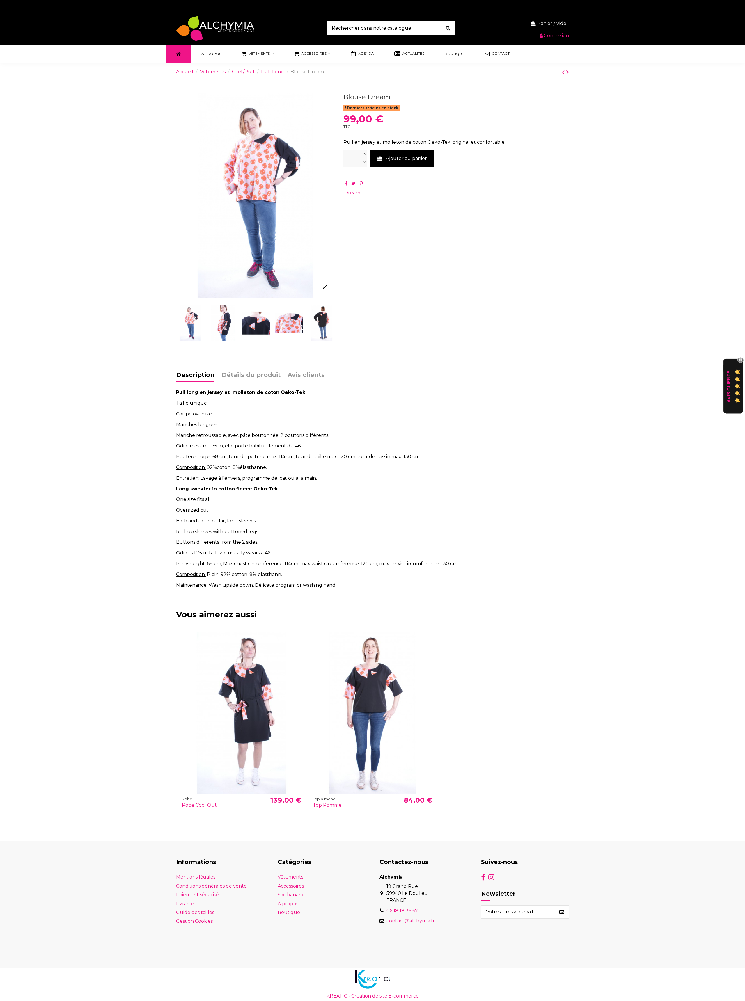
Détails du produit (251, 374)
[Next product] (567, 72)
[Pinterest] (361, 183)
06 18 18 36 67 (402, 910)
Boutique (289, 912)
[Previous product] (564, 72)
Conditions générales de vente (211, 886)
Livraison (186, 903)
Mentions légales (195, 877)
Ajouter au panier (406, 158)
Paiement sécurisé (197, 894)
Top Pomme (327, 805)
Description (195, 374)
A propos (288, 903)
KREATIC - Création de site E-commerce (373, 996)
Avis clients (306, 374)
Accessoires (291, 886)
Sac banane (291, 894)
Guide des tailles (195, 912)
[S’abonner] (562, 912)
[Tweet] (353, 183)
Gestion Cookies (194, 921)
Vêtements (290, 877)
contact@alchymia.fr (410, 921)
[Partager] (346, 183)
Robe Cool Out (199, 805)
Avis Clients (728, 386)
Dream (352, 192)
